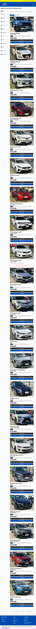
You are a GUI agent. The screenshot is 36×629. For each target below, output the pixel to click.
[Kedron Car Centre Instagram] (34, 0)
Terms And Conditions (28, 622)
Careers (25, 621)
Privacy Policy (26, 623)
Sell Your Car (4, 621)
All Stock (14, 623)
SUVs (14, 619)
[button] (34, 4)
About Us (26, 619)
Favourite (29, 60)
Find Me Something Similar (22, 265)
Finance (3, 620)
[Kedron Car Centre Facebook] (33, 0)
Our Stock (3, 619)
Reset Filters (12, 15)
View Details (22, 40)
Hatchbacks (15, 620)
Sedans (14, 621)
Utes (14, 622)
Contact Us (26, 620)
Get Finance (22, 42)
